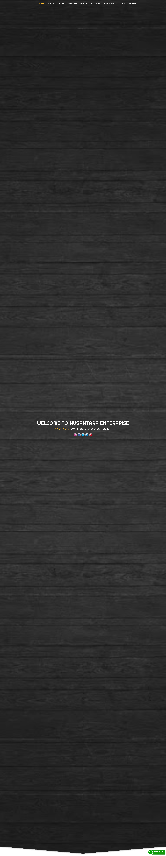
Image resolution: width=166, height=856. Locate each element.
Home (41, 3)
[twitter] (83, 434)
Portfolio (95, 3)
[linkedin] (86, 434)
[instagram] (75, 434)
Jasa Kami (72, 3)
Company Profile (56, 3)
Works (83, 3)
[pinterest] (90, 434)
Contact (133, 3)
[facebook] (79, 434)
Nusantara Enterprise (115, 3)
